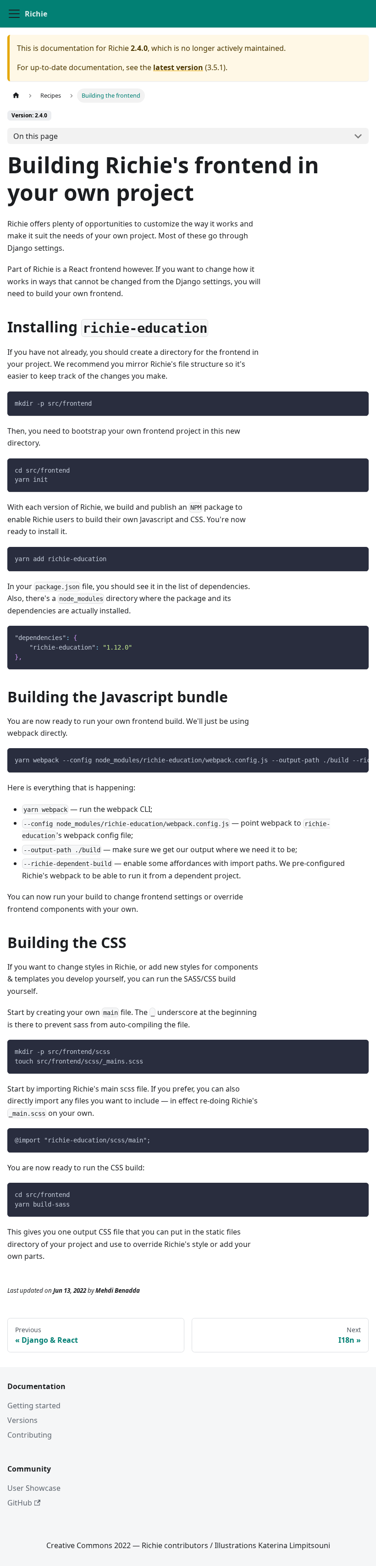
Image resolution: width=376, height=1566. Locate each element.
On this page (35, 136)
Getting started (34, 1406)
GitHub (19, 1503)
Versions (22, 1420)
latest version (178, 67)
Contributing (29, 1435)
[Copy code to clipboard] (357, 402)
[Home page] (16, 95)
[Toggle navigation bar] (14, 14)
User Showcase (34, 1488)
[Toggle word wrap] (340, 759)
